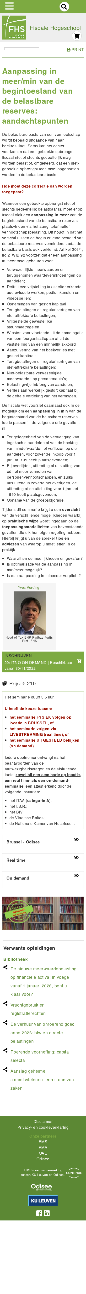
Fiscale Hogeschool (55, 27)
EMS (43, 1141)
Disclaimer (43, 1121)
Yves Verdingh (29, 587)
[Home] (14, 27)
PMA (43, 1147)
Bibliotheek (15, 959)
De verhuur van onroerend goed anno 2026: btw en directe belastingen (43, 1032)
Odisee (43, 1159)
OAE (43, 1153)
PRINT (77, 49)
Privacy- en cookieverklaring (43, 1127)
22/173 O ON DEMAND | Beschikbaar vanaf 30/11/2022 (38, 665)
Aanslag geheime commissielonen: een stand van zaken (42, 1079)
